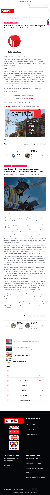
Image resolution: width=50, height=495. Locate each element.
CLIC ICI (34, 102)
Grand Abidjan (27, 341)
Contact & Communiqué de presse (33, 427)
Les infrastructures (34, 341)
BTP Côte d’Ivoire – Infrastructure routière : (20, 152)
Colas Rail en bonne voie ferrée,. (20, 342)
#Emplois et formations (10, 22)
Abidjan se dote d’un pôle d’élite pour (20, 323)
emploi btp (12, 144)
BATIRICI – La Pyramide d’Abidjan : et (34, 323)
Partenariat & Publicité (30, 424)
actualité (15, 341)
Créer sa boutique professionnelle (33, 461)
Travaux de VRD (7, 467)
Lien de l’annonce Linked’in (10, 91)
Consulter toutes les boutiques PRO (33, 463)
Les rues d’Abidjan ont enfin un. (20, 361)
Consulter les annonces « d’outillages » (34, 475)
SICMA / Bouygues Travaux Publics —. (21, 355)
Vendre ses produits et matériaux (33, 458)
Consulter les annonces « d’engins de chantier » (36, 477)
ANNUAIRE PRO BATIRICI (31, 429)
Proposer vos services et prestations (34, 466)
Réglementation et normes (31, 434)
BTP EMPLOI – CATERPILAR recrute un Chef (34, 152)
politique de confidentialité (31, 492)
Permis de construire (30, 431)
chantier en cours (20, 341)
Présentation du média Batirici (32, 422)
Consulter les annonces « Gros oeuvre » (34, 468)
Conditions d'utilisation (18, 492)
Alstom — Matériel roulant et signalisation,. (22, 349)
